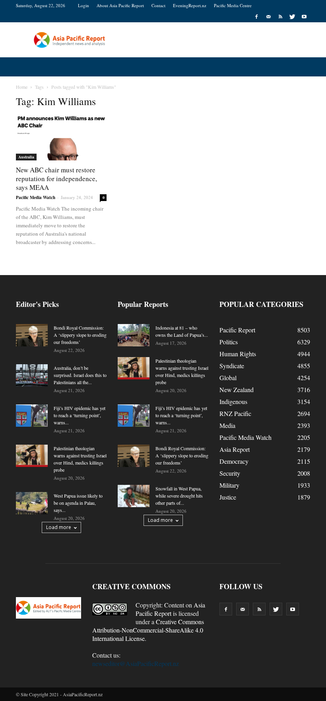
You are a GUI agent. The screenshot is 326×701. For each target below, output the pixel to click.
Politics (228, 342)
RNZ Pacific (235, 413)
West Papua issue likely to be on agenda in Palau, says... (78, 502)
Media (227, 425)
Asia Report (234, 449)
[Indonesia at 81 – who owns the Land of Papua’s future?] (133, 335)
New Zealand (236, 389)
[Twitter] (292, 16)
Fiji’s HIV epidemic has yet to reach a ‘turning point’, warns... (79, 415)
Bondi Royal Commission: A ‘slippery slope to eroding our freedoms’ (80, 334)
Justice (227, 497)
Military (229, 485)
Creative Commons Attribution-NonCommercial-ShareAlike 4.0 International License (148, 629)
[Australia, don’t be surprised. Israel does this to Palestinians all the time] (32, 375)
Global (228, 377)
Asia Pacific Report (170, 609)
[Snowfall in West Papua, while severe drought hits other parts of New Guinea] (133, 496)
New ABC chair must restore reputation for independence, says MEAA (56, 178)
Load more (58, 527)
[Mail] (268, 16)
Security (229, 473)
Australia (26, 157)
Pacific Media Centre (233, 5)
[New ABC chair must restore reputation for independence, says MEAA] (61, 137)
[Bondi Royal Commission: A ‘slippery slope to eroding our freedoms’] (32, 335)
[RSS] (280, 16)
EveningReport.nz (189, 5)
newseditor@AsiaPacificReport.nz (135, 663)
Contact (158, 5)
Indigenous (233, 401)
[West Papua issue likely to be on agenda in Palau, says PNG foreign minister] (32, 503)
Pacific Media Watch (35, 197)
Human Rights (237, 354)
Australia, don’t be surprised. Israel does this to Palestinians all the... (80, 375)
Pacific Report (237, 330)
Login (83, 5)
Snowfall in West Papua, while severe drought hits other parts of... (179, 495)
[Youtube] (304, 16)
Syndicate (231, 365)
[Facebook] (256, 16)
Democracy (233, 461)
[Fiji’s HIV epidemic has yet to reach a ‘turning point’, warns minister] (32, 415)
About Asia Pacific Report (120, 5)
